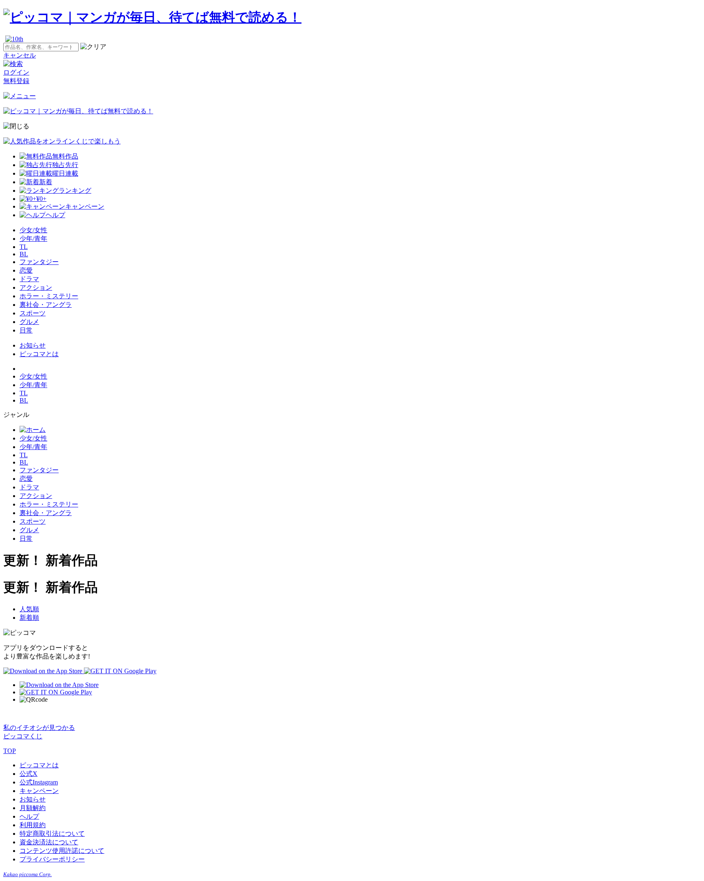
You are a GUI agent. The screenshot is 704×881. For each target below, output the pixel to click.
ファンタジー (39, 261)
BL (24, 254)
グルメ (29, 321)
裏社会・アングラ (46, 304)
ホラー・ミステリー (49, 296)
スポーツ (33, 313)
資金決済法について (49, 842)
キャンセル (19, 55)
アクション (36, 287)
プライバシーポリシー (52, 859)
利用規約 (33, 825)
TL (24, 246)
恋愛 (26, 270)
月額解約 (33, 807)
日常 (26, 330)
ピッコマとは (39, 353)
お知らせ (33, 345)
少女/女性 (33, 230)
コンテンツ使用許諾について (62, 850)
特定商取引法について (52, 833)
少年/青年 (33, 238)
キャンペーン (39, 790)
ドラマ (29, 278)
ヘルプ (29, 816)
